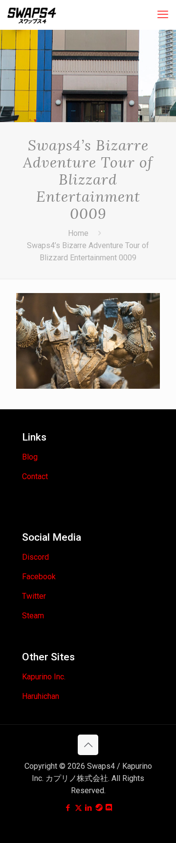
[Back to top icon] (88, 745)
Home (78, 233)
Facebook (39, 576)
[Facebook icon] (68, 807)
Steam (33, 615)
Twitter (34, 596)
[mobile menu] (162, 14)
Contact (35, 476)
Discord (35, 557)
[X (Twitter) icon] (78, 807)
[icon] (99, 807)
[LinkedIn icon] (88, 807)
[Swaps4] (31, 14)
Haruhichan (40, 696)
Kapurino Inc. (44, 676)
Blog (30, 457)
